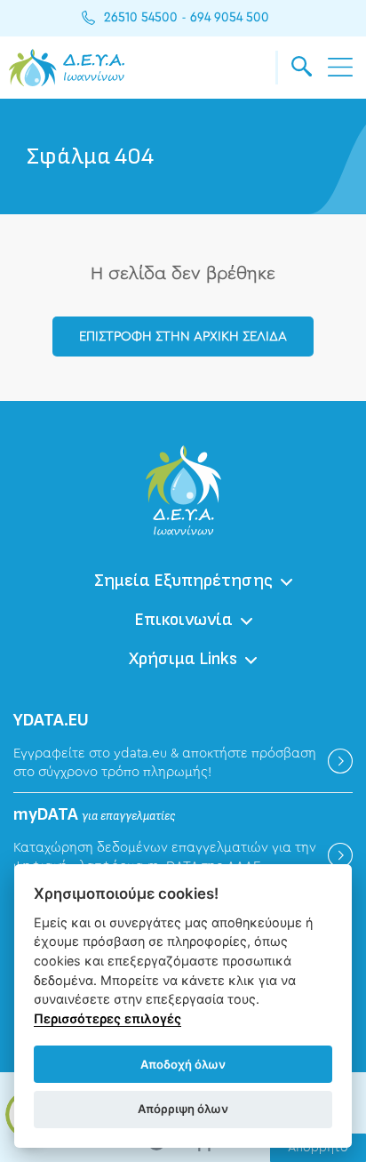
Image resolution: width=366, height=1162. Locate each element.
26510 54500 (141, 18)
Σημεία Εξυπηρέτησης (183, 580)
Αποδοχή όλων (183, 1064)
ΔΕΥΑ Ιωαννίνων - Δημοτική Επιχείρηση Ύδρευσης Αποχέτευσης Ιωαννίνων (66, 67)
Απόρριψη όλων (183, 1109)
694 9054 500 (229, 18)
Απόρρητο (318, 1148)
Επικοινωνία (183, 619)
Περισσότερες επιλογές (107, 1018)
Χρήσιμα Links (183, 658)
